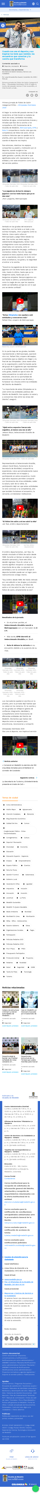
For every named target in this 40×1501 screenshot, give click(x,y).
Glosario (5, 1388)
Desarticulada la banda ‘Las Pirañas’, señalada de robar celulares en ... (10, 1059)
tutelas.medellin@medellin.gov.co (18, 1235)
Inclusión (24, 888)
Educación (10, 851)
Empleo (9, 861)
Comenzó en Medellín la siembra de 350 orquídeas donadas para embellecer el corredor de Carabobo (19, 768)
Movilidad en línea (12, 916)
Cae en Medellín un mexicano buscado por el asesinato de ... (29, 1013)
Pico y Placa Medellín (27, 1400)
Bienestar (30, 814)
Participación (10, 935)
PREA (23, 949)
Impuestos (10, 888)
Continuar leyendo (10, 1026)
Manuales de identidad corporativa (23, 1388)
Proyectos (29, 958)
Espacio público (11, 865)
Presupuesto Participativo (15, 953)
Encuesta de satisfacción (12, 1386)
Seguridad (7, 1023)
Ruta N (5, 130)
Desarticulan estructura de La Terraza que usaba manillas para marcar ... (29, 1060)
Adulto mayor (11, 809)
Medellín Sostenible (13, 902)
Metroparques (25, 128)
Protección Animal (12, 958)
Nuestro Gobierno (12, 925)
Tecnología (27, 972)
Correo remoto (8, 1383)
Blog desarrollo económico (16, 819)
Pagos (32, 930)
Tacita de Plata (11, 972)
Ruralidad (23, 962)
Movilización (30, 916)
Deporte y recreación (11, 66)
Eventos (25, 66)
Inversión (24, 893)
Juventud (9, 898)
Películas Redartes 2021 (14, 939)
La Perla (23, 898)
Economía (23, 847)
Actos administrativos (14, 805)
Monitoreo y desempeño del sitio (15, 1391)
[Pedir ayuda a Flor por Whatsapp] (35, 1488)
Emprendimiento (25, 861)
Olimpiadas (13, 315)
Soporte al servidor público (12, 1374)
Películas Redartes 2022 (15, 944)
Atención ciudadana (13, 814)
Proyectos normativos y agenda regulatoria (18, 1372)
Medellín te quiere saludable (16, 907)
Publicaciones (29, 1374)
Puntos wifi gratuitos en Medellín (14, 1402)
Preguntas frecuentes (23, 1383)
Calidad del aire (11, 823)
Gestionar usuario (29, 1386)
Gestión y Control (12, 875)
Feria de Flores (11, 870)
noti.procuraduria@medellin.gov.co (19, 1223)
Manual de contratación (16, 1398)
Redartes (9, 962)
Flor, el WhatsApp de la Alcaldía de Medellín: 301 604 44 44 (18, 1283)
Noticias (6, 14)
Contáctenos (9, 1178)
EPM (34, 128)
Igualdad (29, 884)
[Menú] (3, 4)
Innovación (10, 893)
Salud (8, 967)
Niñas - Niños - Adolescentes (16, 921)
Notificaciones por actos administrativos (17, 1360)
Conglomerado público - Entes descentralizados (15, 832)
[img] (3, 4)
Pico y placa (10, 949)
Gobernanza (29, 875)
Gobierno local (11, 879)
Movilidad (28, 912)
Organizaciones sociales (14, 930)
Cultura (26, 838)
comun (26, 823)
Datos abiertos (18, 1409)
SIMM (33, 967)
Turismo (9, 976)
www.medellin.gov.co (13, 1279)
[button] (33, 4)
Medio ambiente (12, 912)
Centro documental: (9, 1355)
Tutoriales (14, 1400)
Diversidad (10, 847)
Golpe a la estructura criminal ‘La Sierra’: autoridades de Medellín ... (10, 1013)
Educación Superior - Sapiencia (17, 856)
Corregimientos (11, 838)
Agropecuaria (27, 809)
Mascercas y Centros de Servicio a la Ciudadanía (18, 1294)
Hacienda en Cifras (13, 884)
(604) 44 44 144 (32, 1459)
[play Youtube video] (20, 301)
